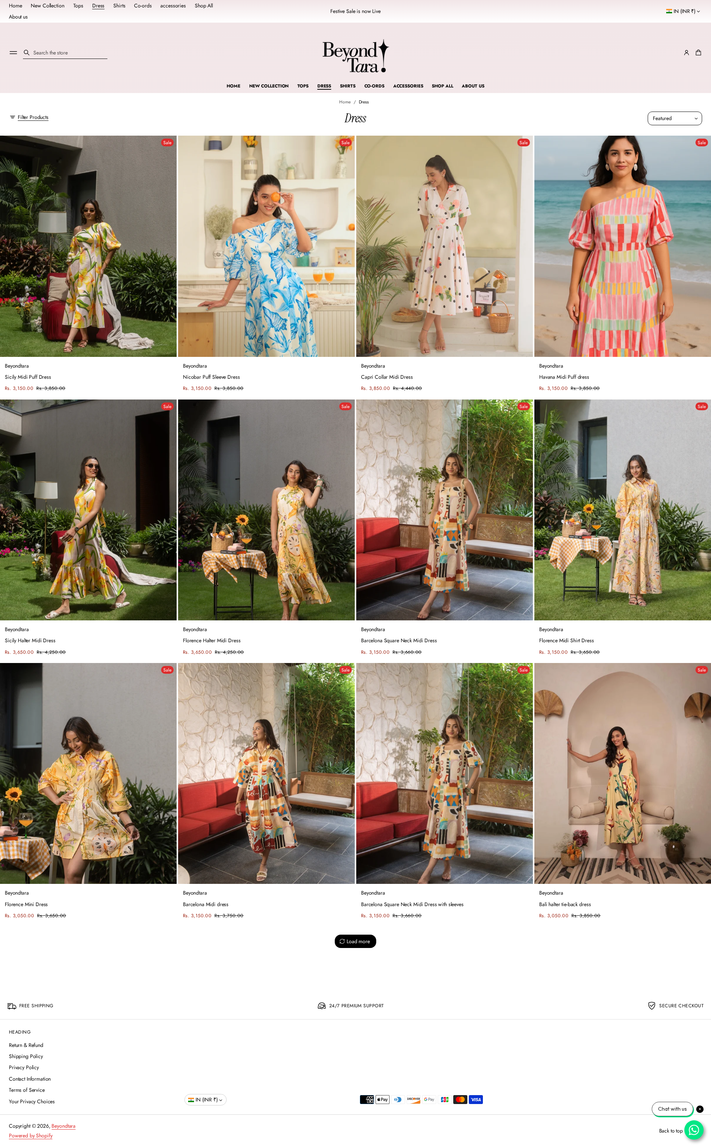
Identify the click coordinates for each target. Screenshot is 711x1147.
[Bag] (697, 53)
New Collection (47, 5)
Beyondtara (63, 1126)
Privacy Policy (24, 1067)
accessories (173, 5)
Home (15, 5)
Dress (98, 5)
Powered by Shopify (30, 1135)
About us (18, 16)
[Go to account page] (686, 53)
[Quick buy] (167, 347)
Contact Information (30, 1079)
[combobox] (65, 53)
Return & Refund (26, 1045)
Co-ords (142, 5)
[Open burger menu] (13, 52)
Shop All (204, 5)
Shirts (119, 5)
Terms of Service (27, 1090)
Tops (78, 5)
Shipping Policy (26, 1056)
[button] (65, 53)
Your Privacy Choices (32, 1101)
